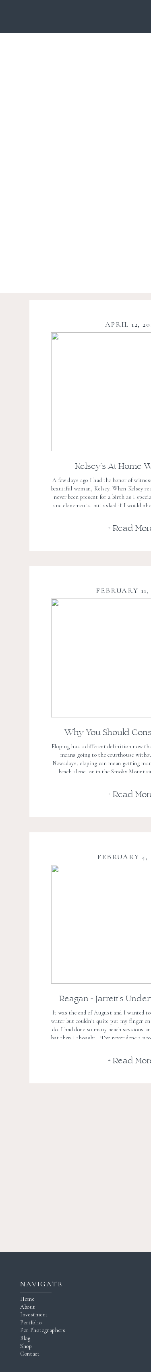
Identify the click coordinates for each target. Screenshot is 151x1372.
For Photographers (43, 1330)
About (27, 1307)
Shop (26, 1346)
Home (27, 1299)
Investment (34, 1314)
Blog (25, 1338)
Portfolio (30, 1322)
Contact (30, 1353)
